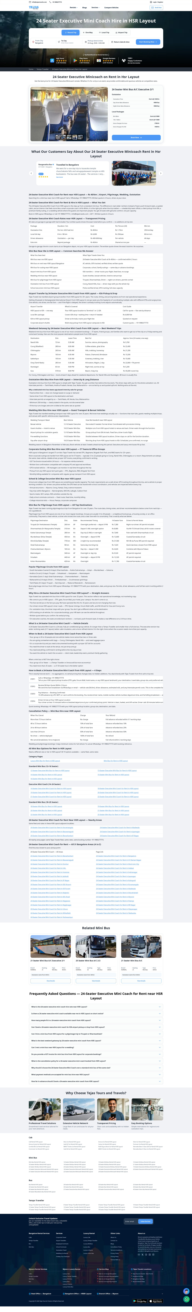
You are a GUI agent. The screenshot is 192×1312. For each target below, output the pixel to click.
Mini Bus (31, 1247)
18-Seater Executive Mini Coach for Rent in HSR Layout (118, 788)
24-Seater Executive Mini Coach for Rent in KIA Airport (50, 884)
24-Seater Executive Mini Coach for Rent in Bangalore (116, 856)
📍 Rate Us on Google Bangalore (106, 1274)
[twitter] (143, 1255)
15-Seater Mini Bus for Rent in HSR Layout (113, 775)
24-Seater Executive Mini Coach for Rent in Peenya (115, 901)
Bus (30, 1244)
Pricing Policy (114, 1256)
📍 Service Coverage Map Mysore (107, 1281)
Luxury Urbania (88, 1250)
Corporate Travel (61, 1237)
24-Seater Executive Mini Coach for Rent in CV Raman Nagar (118, 860)
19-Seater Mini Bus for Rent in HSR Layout (113, 806)
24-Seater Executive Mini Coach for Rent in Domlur (49, 864)
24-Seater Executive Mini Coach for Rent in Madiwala (120, 827)
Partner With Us (115, 1260)
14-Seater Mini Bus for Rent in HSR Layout (46, 775)
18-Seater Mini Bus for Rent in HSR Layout (46, 806)
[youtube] (139, 1255)
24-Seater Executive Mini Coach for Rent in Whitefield (50, 913)
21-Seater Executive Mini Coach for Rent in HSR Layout (50, 797)
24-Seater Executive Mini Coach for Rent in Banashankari (51, 836)
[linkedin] (150, 1255)
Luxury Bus (86, 1247)
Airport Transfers (61, 1240)
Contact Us (114, 1240)
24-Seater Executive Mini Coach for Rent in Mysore (115, 897)
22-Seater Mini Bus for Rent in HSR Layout (46, 814)
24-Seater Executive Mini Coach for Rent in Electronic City (117, 864)
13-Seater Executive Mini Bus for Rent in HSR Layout (117, 770)
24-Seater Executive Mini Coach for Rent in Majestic (49, 893)
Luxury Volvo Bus (88, 1253)
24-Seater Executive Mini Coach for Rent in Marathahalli (117, 893)
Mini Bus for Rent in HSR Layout (116, 761)
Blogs (84, 7)
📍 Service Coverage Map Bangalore (107, 1276)
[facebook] (146, 1255)
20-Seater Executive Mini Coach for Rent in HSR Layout (118, 792)
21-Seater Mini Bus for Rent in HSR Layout (113, 810)
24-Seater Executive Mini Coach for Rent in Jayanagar (120, 832)
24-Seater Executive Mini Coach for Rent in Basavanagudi (51, 832)
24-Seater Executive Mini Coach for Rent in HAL (48, 868)
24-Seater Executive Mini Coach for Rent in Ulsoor (49, 909)
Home (31, 69)
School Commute (61, 1247)
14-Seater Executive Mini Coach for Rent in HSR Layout (50, 788)
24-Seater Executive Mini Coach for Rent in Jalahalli (49, 876)
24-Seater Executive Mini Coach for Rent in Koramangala (51, 827)
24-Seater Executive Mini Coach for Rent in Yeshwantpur (51, 917)
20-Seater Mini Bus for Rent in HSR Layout (46, 810)
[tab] (71, 32)
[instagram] (153, 1255)
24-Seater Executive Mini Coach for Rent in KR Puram (50, 889)
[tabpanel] (96, 41)
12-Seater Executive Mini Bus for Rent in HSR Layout (50, 770)
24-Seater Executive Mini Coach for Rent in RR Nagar (115, 905)
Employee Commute (62, 1244)
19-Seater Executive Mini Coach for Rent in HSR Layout (50, 792)
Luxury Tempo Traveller (90, 1240)
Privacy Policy (115, 1253)
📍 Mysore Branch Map (138, 1281)
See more (59, 177)
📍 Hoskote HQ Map (137, 1276)
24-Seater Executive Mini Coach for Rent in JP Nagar (119, 836)
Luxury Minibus (88, 1244)
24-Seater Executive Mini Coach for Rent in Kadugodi (116, 880)
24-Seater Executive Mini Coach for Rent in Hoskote (49, 872)
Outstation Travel (61, 1250)
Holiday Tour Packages (63, 1256)
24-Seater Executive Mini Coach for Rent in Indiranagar (116, 872)
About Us (113, 1237)
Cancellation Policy (116, 1247)
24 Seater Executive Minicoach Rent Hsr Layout (69, 69)
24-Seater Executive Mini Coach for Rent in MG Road (50, 897)
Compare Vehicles (111, 7)
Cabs (30, 1237)
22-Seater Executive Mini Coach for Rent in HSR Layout (118, 797)
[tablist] (96, 32)
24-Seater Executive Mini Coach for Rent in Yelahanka (116, 913)
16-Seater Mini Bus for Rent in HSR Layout (46, 779)
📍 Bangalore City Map (137, 1279)
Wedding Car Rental (62, 1253)
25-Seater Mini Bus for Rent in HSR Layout (113, 814)
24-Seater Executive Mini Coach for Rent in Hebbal (115, 868)
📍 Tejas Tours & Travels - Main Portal (142, 1274)
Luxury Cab (86, 1237)
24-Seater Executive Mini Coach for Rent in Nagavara (50, 901)
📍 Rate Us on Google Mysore (106, 1279)
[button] (43, 42)
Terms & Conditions (116, 1250)
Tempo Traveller (43, 69)
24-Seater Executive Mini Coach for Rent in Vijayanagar (116, 909)
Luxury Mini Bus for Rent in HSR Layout (45, 761)
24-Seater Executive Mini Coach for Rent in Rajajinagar (50, 905)
